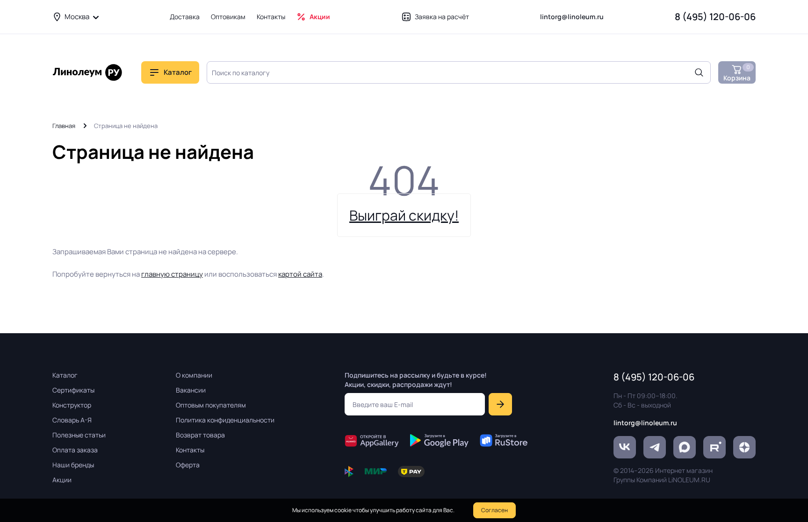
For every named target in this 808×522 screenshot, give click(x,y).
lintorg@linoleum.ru (572, 16)
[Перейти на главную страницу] (87, 72)
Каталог (65, 375)
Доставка (185, 16)
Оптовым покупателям (211, 404)
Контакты (271, 16)
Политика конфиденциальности (225, 419)
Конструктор (71, 404)
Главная (63, 125)
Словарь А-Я (72, 419)
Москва (77, 16)
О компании (194, 375)
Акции (320, 16)
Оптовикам (228, 16)
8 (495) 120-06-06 (715, 16)
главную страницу (172, 274)
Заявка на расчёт (442, 16)
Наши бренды (73, 464)
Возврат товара (200, 434)
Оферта (188, 464)
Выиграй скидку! (404, 215)
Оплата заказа (75, 449)
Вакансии (191, 390)
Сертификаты (73, 390)
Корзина (736, 72)
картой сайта (300, 274)
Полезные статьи (79, 434)
